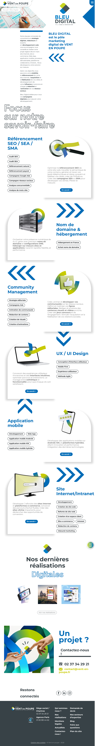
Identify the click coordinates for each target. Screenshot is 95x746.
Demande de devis (75, 711)
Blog (71, 723)
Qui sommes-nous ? (60, 711)
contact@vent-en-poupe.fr (73, 673)
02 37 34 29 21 (76, 666)
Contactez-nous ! (59, 734)
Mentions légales (58, 724)
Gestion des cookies (37, 745)
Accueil (5, 10)
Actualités (59, 730)
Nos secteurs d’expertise (75, 718)
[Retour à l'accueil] (15, 3)
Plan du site (75, 733)
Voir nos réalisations (46, 615)
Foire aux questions (74, 728)
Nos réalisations (59, 718)
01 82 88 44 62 (42, 722)
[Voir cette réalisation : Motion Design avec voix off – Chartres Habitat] (23, 596)
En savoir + (65, 190)
